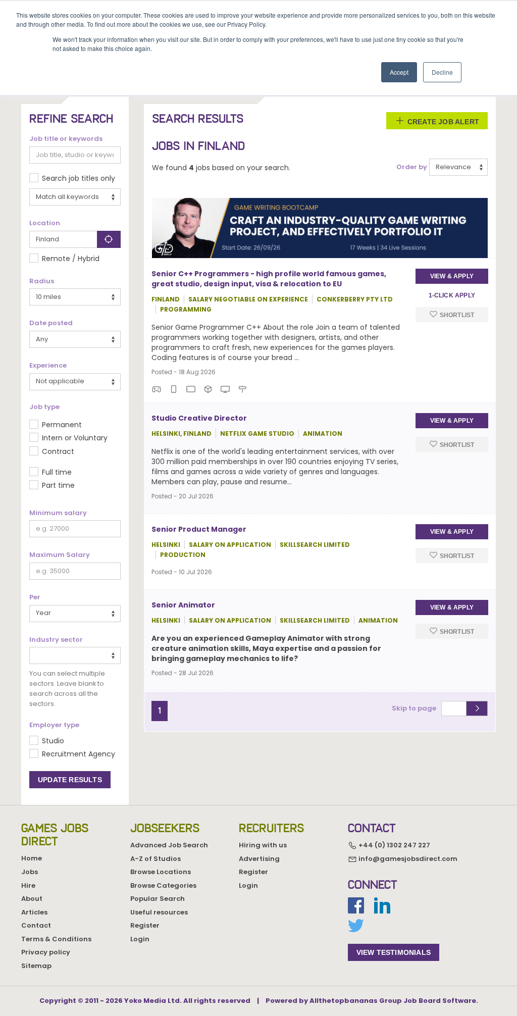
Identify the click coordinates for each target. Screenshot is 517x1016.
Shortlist (456, 315)
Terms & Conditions (56, 939)
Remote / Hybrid (70, 258)
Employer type (54, 725)
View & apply (452, 276)
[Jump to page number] (477, 708)
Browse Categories (163, 885)
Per (34, 597)
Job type (44, 407)
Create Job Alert (442, 122)
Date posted (51, 323)
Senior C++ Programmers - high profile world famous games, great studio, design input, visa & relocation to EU (268, 279)
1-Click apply (452, 295)
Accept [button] (399, 72)
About (31, 898)
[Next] (172, 706)
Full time (57, 472)
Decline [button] (442, 72)
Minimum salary (58, 513)
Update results (70, 780)
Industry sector (56, 639)
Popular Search (157, 898)
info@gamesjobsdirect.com (407, 858)
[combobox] (75, 655)
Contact (36, 925)
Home (31, 858)
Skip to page (415, 708)
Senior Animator (183, 605)
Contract (58, 451)
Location (44, 223)
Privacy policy (45, 952)
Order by (411, 167)
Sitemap (36, 966)
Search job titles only (78, 178)
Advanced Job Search (169, 845)
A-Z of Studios (155, 858)
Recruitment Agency (78, 754)
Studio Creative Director (199, 418)
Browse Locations (160, 872)
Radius (41, 281)
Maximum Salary (59, 555)
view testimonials (393, 952)
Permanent (62, 425)
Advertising (259, 858)
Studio (53, 741)
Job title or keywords (65, 138)
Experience (48, 365)
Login (139, 939)
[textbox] (35, 655)
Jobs (29, 872)
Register (145, 925)
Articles (34, 912)
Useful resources (159, 912)
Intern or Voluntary (75, 438)
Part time (58, 485)
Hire (28, 885)
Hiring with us (263, 845)
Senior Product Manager (198, 529)
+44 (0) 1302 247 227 (393, 845)
